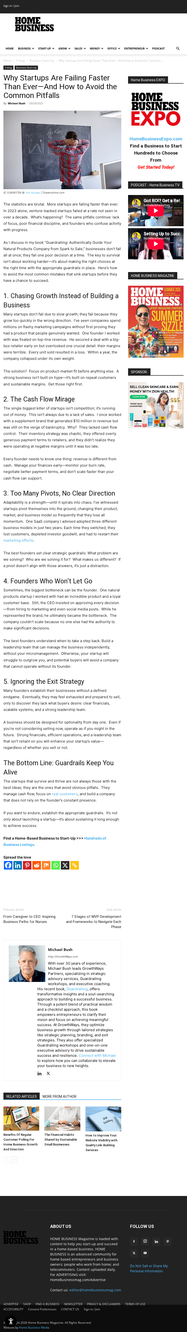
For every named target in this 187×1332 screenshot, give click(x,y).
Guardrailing (77, 989)
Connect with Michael (97, 1055)
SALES (78, 48)
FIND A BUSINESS (47, 1304)
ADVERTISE (11, 1304)
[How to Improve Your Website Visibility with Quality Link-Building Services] (103, 1119)
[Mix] (46, 865)
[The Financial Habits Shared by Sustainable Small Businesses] (62, 1118)
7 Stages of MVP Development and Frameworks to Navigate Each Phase (93, 921)
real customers (64, 794)
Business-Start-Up (41, 61)
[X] (65, 865)
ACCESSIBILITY (13, 1309)
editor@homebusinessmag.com (95, 1290)
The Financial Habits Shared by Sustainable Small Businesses (60, 1139)
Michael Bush (16, 103)
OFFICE (112, 48)
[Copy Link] (74, 865)
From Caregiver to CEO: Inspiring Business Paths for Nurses (29, 919)
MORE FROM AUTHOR (59, 1096)
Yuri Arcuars (32, 192)
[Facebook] (8, 865)
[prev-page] (6, 1160)
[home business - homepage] (23, 1243)
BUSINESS (24, 48)
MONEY (95, 48)
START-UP (44, 48)
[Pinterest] (27, 865)
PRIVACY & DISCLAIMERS (104, 1304)
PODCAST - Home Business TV (155, 185)
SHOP (27, 1304)
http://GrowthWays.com (63, 956)
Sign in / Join (11, 6)
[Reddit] (36, 865)
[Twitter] (50, 1074)
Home (7, 61)
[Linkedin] (17, 865)
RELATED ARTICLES (21, 1096)
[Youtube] (145, 1253)
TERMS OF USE (135, 1304)
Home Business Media (34, 1327)
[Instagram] (145, 1241)
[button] (178, 48)
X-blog (20, 61)
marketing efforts (18, 540)
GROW (62, 48)
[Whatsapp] (55, 865)
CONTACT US (70, 1309)
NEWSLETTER (73, 1304)
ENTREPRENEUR (134, 48)
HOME (10, 48)
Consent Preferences (42, 1309)
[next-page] (14, 1160)
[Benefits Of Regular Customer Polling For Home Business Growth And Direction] (21, 1118)
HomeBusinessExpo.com (156, 139)
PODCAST (158, 48)
